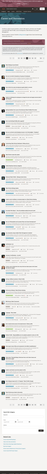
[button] (41, 61)
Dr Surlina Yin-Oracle (15, 217)
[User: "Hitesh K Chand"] (3, 77)
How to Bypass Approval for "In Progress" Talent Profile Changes (19, 381)
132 (21, 58)
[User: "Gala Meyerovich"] (3, 144)
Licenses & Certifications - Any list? (13, 255)
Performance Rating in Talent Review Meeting (15, 290)
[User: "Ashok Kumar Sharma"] (3, 200)
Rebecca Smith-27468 (16, 126)
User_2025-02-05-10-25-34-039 (22, 364)
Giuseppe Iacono (19, 70)
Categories (3, 11)
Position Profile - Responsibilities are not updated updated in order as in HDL (22, 335)
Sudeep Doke (13, 83)
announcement (20, 53)
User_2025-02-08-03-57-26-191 (21, 386)
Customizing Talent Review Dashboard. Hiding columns (17, 143)
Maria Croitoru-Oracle (15, 150)
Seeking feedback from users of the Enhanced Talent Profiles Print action (21, 109)
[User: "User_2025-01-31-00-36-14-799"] (3, 280)
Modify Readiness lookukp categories (14, 165)
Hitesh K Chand (18, 81)
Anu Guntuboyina (14, 286)
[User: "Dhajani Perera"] (3, 336)
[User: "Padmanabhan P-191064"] (3, 291)
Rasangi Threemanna (20, 103)
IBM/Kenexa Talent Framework (12, 301)
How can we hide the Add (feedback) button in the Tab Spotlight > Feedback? (22, 132)
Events (13, 11)
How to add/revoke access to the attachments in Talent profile (19, 323)
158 (40, 58)
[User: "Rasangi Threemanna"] (3, 98)
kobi (16, 375)
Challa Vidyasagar (14, 319)
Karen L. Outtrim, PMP (15, 172)
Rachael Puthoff (19, 238)
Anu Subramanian (19, 115)
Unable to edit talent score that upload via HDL (16, 370)
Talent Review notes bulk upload (13, 154)
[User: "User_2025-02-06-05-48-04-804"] (3, 189)
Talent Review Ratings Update (12, 188)
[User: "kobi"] (3, 371)
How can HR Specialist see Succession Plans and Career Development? (21, 221)
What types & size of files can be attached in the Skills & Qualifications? (21, 346)
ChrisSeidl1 (18, 227)
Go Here (22, 40)
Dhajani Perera (14, 340)
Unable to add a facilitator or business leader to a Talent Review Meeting (21, 199)
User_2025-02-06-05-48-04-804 (22, 193)
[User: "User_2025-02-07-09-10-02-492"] (3, 88)
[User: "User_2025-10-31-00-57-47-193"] (3, 167)
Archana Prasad (19, 317)
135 (29, 58)
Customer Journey (27, 11)
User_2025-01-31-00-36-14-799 (21, 284)
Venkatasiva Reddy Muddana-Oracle (18, 72)
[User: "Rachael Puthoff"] (3, 234)
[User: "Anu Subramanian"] (3, 111)
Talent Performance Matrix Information (14, 392)
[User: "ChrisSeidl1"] (3, 223)
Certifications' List (9, 244)
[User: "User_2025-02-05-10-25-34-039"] (3, 358)
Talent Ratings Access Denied (12, 65)
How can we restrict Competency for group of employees (18, 76)
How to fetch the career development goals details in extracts (19, 87)
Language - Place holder (11, 312)
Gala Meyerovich (19, 148)
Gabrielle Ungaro (14, 116)
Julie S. (13, 306)
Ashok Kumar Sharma (20, 204)
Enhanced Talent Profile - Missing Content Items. (16, 177)
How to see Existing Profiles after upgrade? (15, 121)
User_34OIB (18, 351)
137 (35, 58)
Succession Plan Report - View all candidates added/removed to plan (20, 210)
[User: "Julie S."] (3, 302)
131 (18, 58)
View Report (25, 3)
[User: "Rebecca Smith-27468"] (3, 122)
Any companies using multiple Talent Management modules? (19, 233)
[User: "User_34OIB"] (3, 347)
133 (24, 58)
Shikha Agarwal (18, 329)
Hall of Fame (19, 11)
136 (32, 58)
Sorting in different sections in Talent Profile (15, 279)
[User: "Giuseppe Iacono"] (3, 66)
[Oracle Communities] (32, 9)
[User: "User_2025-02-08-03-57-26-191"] (3, 382)
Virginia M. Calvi (15, 249)
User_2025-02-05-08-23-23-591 (17, 206)
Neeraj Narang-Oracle (15, 240)
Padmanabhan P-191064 (19, 295)
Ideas (9, 11)
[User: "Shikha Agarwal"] (3, 325)
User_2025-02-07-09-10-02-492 (22, 91)
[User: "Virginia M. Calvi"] (3, 245)
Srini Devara (13, 93)
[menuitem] (36, 9)
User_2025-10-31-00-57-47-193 (21, 171)
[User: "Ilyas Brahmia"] (3, 133)
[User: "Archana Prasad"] (3, 313)
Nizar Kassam (18, 215)
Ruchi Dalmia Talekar (15, 297)
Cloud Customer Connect (12, 8)
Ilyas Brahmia (14, 137)
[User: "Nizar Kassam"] (3, 211)
